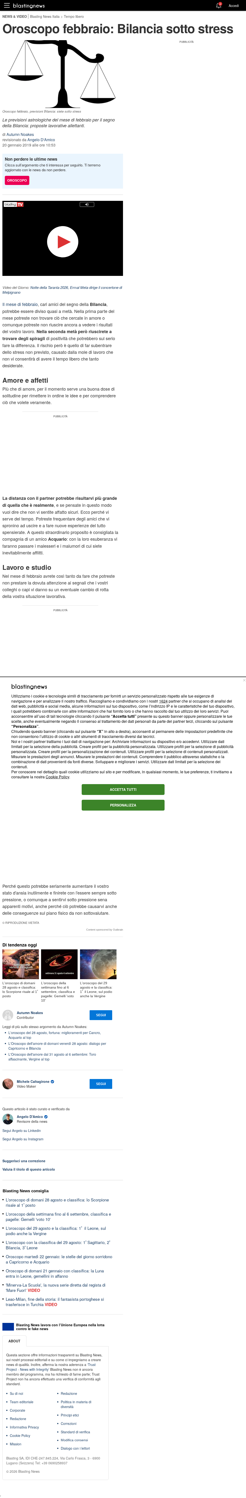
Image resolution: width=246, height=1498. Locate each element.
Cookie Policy (57, 777)
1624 (163, 701)
